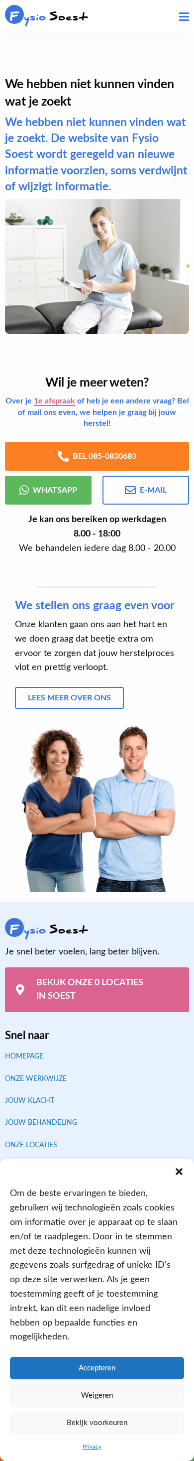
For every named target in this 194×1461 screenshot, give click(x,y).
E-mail (153, 490)
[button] (179, 1172)
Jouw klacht (29, 1100)
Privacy (92, 1447)
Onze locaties (31, 1145)
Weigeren (97, 1395)
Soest (49, 16)
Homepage (24, 1056)
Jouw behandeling (41, 1122)
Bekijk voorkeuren (97, 1423)
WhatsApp (55, 490)
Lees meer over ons (69, 698)
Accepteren (97, 1368)
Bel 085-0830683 (104, 456)
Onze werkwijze (36, 1078)
